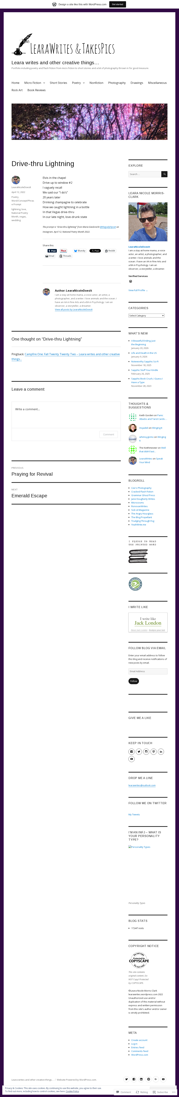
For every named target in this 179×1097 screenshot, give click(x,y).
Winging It (157, 427)
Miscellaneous (157, 83)
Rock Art (17, 90)
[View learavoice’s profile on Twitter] (139, 752)
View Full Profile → (138, 290)
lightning (16, 209)
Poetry (76, 83)
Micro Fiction (32, 83)
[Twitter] (126, 1079)
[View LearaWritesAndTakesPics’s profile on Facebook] (131, 752)
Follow (133, 681)
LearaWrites (145, 458)
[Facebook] (134, 1079)
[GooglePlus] (156, 1079)
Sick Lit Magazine (140, 509)
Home (15, 83)
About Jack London (139, 630)
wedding (16, 220)
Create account (139, 1040)
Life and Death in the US (144, 352)
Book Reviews (36, 90)
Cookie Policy (72, 1091)
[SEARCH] (164, 174)
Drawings (137, 83)
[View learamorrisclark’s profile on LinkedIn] (161, 752)
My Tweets (134, 814)
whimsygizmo (146, 436)
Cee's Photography (141, 487)
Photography (117, 83)
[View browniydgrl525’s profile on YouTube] (131, 759)
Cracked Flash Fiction (142, 491)
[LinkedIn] (141, 1079)
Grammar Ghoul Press (143, 495)
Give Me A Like (139, 717)
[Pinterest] (148, 1079)
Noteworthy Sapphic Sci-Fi (145, 361)
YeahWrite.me (138, 524)
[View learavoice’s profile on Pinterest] (154, 752)
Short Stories (58, 83)
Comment (108, 434)
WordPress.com (139, 1054)
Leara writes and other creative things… (55, 62)
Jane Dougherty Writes (143, 498)
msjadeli (143, 427)
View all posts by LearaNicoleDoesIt (73, 309)
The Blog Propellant (141, 517)
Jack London (148, 622)
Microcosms (137, 502)
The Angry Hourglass (142, 513)
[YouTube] (163, 1079)
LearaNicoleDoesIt (21, 187)
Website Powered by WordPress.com (76, 1079)
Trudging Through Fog (142, 520)
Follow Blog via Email (147, 648)
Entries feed (137, 1047)
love (24, 209)
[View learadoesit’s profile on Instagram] (146, 752)
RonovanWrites (139, 506)
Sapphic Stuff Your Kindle (144, 370)
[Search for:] (144, 174)
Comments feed (139, 1051)
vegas (22, 216)
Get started (117, 4)
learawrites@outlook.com (142, 785)
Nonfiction (96, 83)
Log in (134, 1043)
